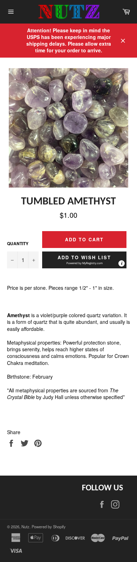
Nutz (25, 526)
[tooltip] (121, 263)
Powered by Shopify (49, 526)
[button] (84, 259)
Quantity (17, 244)
